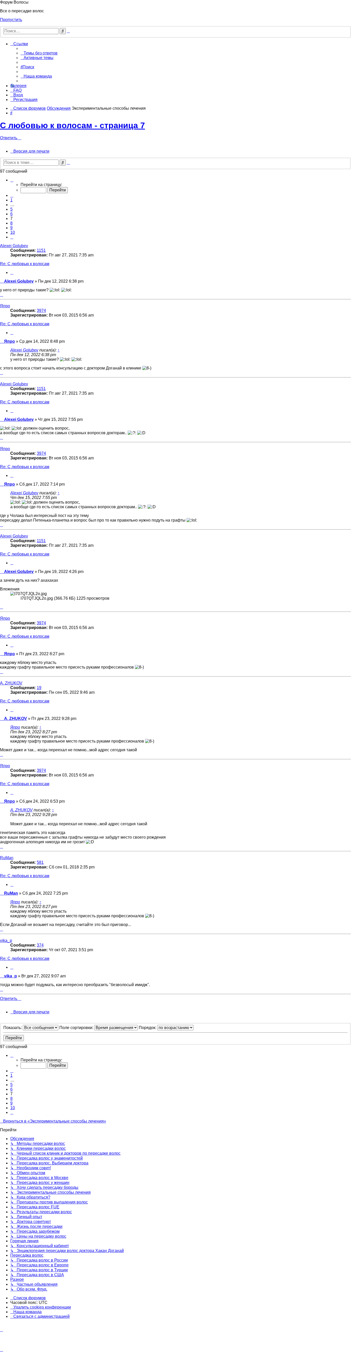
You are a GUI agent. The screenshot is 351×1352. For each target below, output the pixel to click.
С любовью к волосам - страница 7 (72, 125)
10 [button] (12, 232)
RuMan (6, 858)
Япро (5, 306)
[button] (11, 180)
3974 (41, 310)
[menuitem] (39, 53)
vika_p (6, 940)
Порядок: (148, 1027)
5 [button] (11, 209)
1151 (41, 250)
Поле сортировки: (76, 1027)
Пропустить (11, 19)
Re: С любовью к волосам (24, 264)
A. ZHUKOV (11, 683)
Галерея (18, 86)
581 (40, 862)
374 (40, 945)
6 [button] (11, 214)
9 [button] (11, 228)
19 (39, 688)
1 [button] (11, 200)
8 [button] (11, 223)
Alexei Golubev (14, 246)
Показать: (13, 1027)
